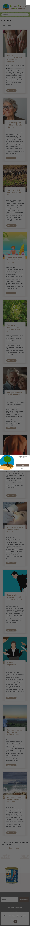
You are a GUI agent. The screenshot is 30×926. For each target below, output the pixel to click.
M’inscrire (22, 465)
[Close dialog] (29, 455)
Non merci (22, 468)
